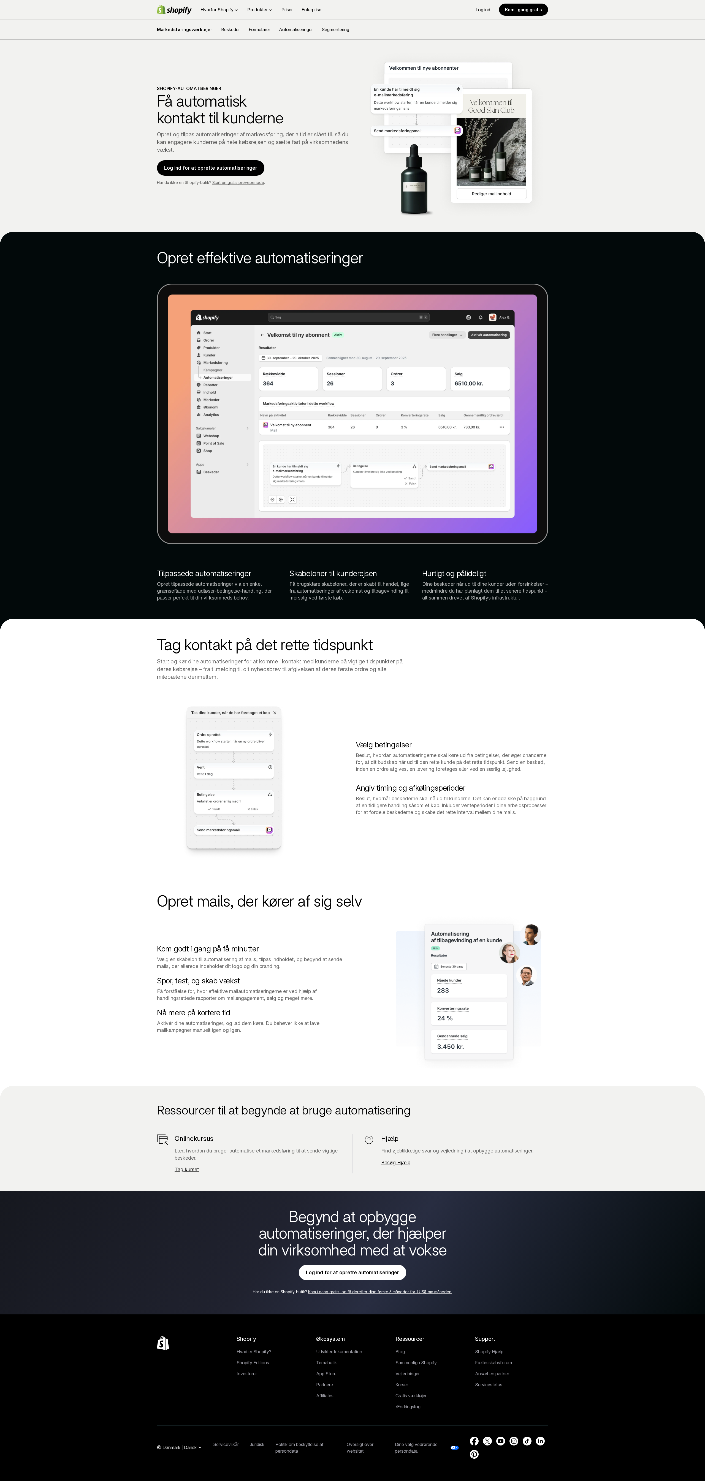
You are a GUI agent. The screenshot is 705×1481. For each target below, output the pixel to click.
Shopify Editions (253, 1362)
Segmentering (335, 29)
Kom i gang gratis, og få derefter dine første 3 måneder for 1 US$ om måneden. (380, 1291)
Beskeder (230, 29)
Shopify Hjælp (489, 1351)
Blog (400, 1351)
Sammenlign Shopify (416, 1362)
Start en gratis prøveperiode (238, 182)
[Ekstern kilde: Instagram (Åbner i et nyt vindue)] (513, 1441)
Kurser (401, 1384)
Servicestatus (488, 1384)
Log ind (483, 9)
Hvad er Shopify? (254, 1351)
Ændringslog (408, 1406)
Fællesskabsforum (493, 1362)
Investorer (247, 1373)
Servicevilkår (226, 1444)
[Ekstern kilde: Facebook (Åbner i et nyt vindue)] (474, 1441)
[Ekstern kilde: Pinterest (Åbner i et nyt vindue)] (474, 1454)
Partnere (324, 1384)
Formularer (259, 29)
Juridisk (257, 1444)
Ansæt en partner (492, 1373)
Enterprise (311, 9)
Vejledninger (407, 1373)
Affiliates (324, 1395)
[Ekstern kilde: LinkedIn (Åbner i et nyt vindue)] (540, 1441)
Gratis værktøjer (411, 1395)
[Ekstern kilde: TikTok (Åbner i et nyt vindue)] (527, 1441)
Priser (287, 9)
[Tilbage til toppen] (163, 1343)
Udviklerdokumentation (339, 1351)
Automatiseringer (296, 29)
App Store (326, 1373)
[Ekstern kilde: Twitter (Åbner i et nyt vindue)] (487, 1441)
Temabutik (326, 1362)
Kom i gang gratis (523, 9)
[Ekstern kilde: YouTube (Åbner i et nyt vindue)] (500, 1441)
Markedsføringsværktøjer (184, 29)
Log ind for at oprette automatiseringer (210, 168)
